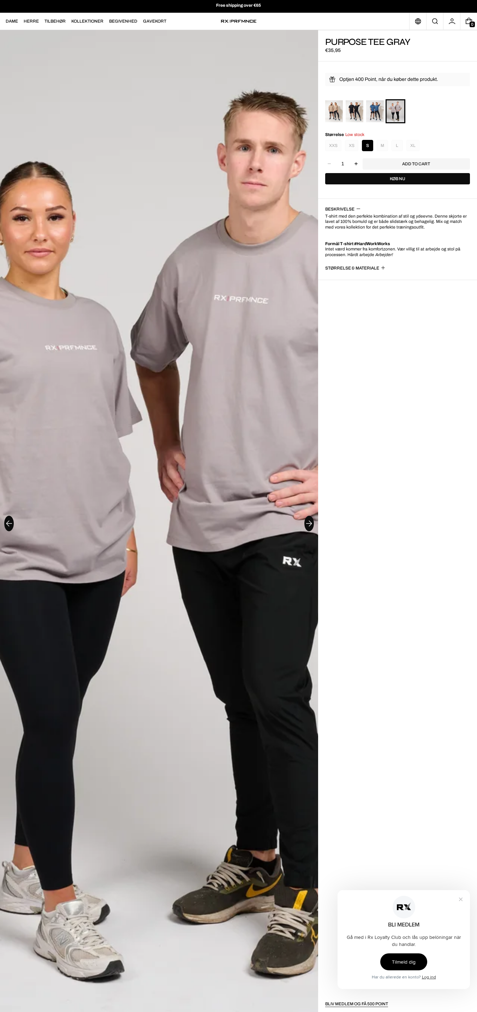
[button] (435, 21)
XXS (333, 145)
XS (351, 145)
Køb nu (397, 178)
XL (413, 145)
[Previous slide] (9, 523)
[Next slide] (309, 523)
